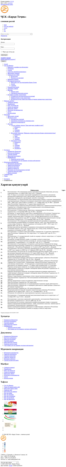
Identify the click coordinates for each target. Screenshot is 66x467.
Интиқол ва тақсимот (17, 78)
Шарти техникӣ (12, 173)
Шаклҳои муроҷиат (10, 339)
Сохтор (10, 70)
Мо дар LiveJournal (9, 396)
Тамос (6, 176)
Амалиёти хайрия (13, 88)
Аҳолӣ (13, 84)
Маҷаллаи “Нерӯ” (13, 108)
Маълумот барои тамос (11, 388)
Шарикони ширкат (13, 79)
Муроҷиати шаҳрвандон (11, 162)
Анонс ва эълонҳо (13, 107)
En (5, 31)
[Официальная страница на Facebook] (5, 445)
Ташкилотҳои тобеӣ (13, 75)
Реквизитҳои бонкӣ (13, 87)
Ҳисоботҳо (17, 148)
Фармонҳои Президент (14, 151)
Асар (10, 465)
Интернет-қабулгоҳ (9, 359)
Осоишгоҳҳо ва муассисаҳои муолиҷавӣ (23, 96)
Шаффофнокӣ (12, 157)
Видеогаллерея (8, 378)
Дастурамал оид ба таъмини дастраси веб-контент (25, 160)
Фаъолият (7, 114)
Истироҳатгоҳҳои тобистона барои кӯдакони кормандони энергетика (31, 99)
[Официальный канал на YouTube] (5, 450)
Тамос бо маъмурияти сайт (12, 387)
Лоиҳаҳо (10, 124)
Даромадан (4, 35)
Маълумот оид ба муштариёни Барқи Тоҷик (24, 82)
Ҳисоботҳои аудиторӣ (17, 119)
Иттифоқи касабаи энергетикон (17, 94)
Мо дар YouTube (9, 394)
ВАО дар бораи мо (13, 105)
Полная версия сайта (7, 4)
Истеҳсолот (14, 76)
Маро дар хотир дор (8, 52)
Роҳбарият (11, 68)
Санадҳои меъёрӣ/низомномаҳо (17, 71)
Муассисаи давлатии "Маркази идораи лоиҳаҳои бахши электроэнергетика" (33, 133)
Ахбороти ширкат (13, 102)
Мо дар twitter (8, 393)
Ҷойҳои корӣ (15, 91)
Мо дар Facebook (9, 397)
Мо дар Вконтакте (9, 399)
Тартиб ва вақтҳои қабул (15, 171)
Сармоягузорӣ (8, 174)
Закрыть (3, 61)
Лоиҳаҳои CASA (16, 140)
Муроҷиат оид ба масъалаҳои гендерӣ (19, 170)
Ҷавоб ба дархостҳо (13, 168)
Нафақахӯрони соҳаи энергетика (20, 98)
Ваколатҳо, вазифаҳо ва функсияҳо (18, 67)
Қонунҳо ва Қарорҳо (14, 153)
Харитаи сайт (8, 390)
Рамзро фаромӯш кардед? (8, 59)
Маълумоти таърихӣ (14, 73)
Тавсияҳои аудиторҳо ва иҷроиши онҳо (22, 120)
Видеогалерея (12, 113)
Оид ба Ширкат (8, 65)
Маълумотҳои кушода (14, 156)
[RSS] (5, 452)
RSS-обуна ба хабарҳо (10, 391)
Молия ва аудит (12, 117)
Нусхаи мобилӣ (8, 26)
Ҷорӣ (15, 128)
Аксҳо (9, 111)
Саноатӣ (13, 85)
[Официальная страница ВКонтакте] (5, 443)
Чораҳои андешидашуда (18, 122)
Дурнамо (17, 130)
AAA (5, 28)
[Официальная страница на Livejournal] (5, 448)
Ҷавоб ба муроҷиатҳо (14, 165)
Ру (5, 29)
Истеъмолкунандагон (14, 81)
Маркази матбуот (9, 101)
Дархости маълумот (13, 166)
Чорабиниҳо (11, 104)
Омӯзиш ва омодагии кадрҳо (19, 93)
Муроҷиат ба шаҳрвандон (15, 110)
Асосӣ (6, 64)
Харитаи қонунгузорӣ (17, 159)
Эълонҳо (17, 131)
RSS (5, 25)
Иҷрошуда (17, 127)
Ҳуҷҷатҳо (7, 150)
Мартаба (10, 90)
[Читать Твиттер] (5, 446)
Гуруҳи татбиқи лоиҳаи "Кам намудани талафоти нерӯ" (27, 125)
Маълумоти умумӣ (13, 116)
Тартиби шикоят (12, 154)
